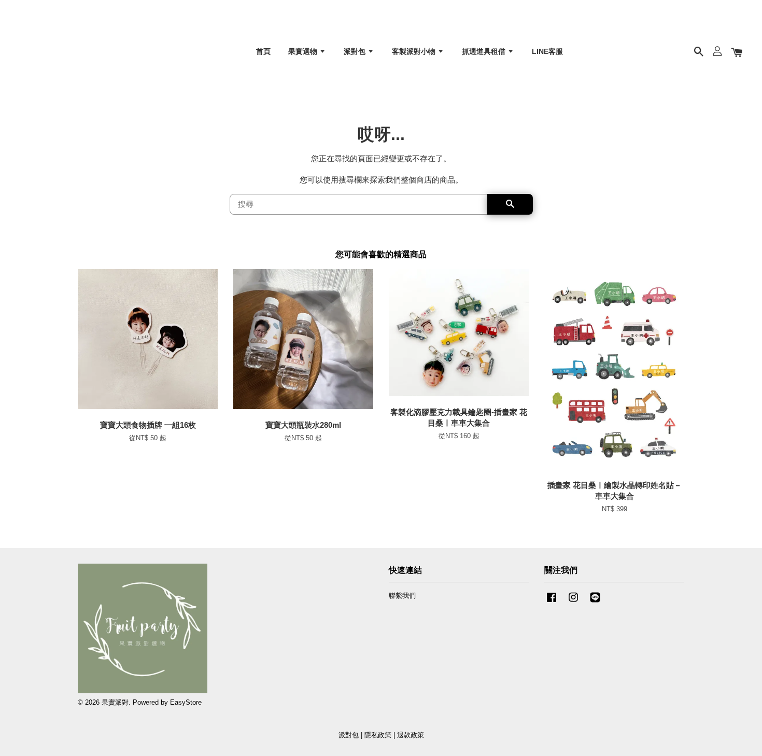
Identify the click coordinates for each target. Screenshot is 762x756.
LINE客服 (547, 51)
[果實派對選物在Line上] (595, 602)
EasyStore (186, 702)
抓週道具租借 (484, 51)
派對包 (356, 51)
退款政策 (410, 735)
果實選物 (303, 51)
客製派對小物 (415, 51)
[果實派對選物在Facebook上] (551, 602)
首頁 (263, 51)
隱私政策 (377, 735)
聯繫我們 (402, 595)
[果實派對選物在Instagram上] (573, 602)
